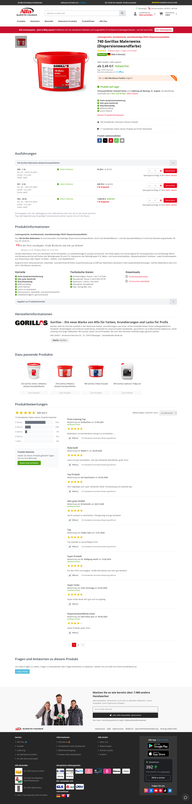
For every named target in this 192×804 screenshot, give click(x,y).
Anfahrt (103, 754)
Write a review (158, 778)
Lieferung (21, 750)
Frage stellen (22, 671)
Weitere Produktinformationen (110, 115)
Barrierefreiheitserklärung (146, 729)
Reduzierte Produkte (67, 21)
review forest (165, 772)
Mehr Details (132, 93)
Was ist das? (162, 740)
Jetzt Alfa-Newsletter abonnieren (127, 715)
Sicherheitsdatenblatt (138, 276)
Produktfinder (88, 21)
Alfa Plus (103, 21)
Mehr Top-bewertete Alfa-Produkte (32, 795)
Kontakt (20, 746)
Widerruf (129, 729)
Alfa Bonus (63, 742)
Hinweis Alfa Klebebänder (69, 754)
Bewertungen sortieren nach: (145, 413)
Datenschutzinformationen (135, 720)
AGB (109, 729)
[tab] (96, 163)
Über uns (104, 742)
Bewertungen (106, 746)
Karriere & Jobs (106, 750)
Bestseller (49, 21)
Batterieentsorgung (66, 750)
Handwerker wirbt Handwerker (71, 746)
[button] (99, 140)
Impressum (100, 729)
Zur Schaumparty (164, 30)
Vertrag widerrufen (168, 729)
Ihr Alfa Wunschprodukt (27, 758)
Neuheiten (35, 21)
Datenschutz (118, 729)
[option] (33, 378)
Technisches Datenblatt (139, 281)
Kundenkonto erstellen (27, 754)
